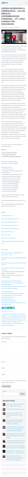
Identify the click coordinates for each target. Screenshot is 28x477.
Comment (4, 341)
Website (3, 374)
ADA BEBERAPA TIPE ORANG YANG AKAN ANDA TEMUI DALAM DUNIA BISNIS (15, 435)
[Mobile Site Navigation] (26, 2)
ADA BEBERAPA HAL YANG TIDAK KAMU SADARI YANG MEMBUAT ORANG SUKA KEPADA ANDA (15, 428)
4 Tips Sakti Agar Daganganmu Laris (15, 409)
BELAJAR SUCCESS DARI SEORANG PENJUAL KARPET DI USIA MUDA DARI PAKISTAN (14, 457)
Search (4, 391)
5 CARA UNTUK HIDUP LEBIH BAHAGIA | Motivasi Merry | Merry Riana (14, 415)
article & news (10, 311)
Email (3, 368)
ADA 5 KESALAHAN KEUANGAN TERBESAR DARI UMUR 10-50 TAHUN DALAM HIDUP (14, 422)
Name (3, 361)
